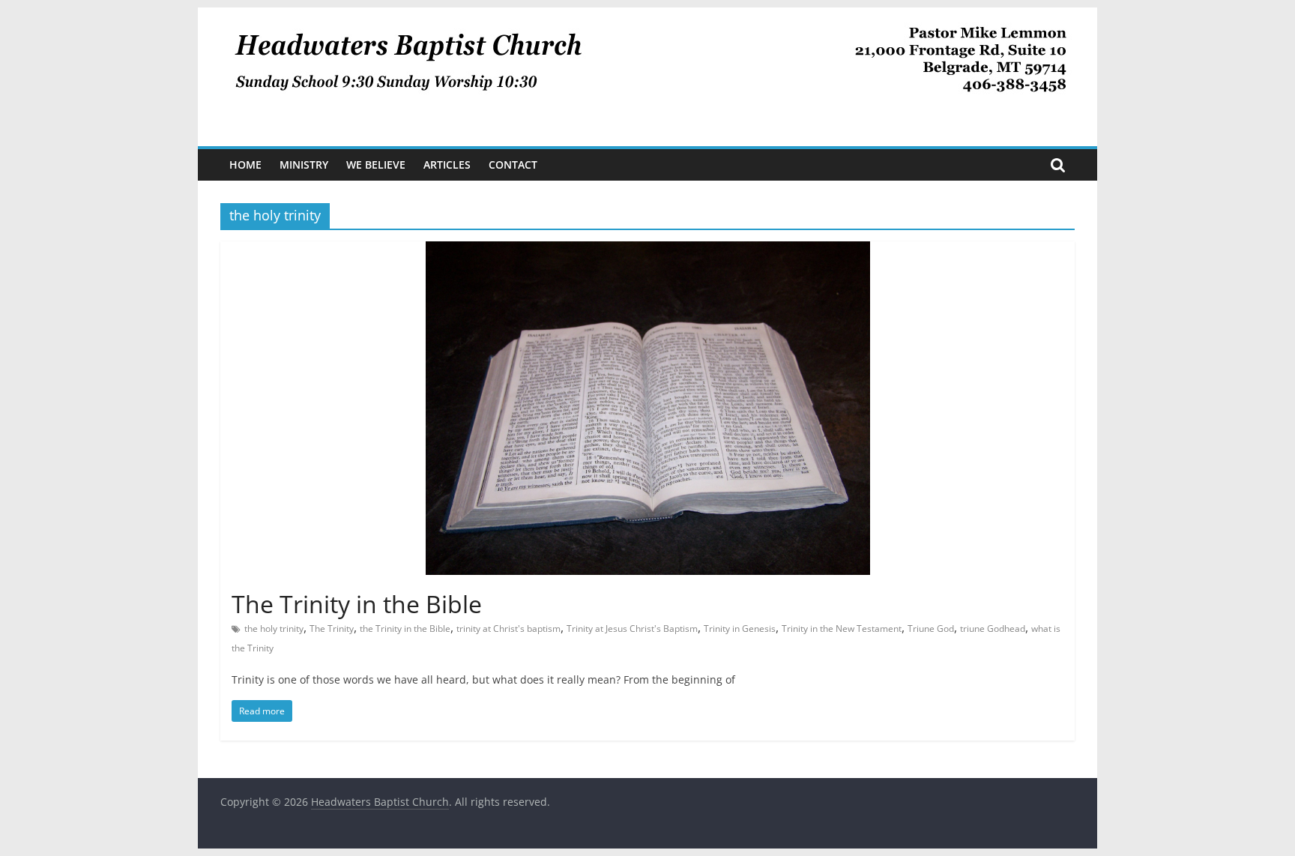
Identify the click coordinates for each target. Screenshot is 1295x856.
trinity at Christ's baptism (508, 628)
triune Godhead (992, 628)
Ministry (304, 164)
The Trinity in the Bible (357, 604)
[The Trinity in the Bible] (648, 250)
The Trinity (332, 628)
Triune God (931, 628)
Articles (447, 164)
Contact (513, 164)
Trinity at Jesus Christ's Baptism (632, 628)
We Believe (375, 164)
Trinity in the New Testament (842, 628)
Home (245, 164)
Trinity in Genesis (740, 628)
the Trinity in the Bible (405, 628)
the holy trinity (274, 628)
